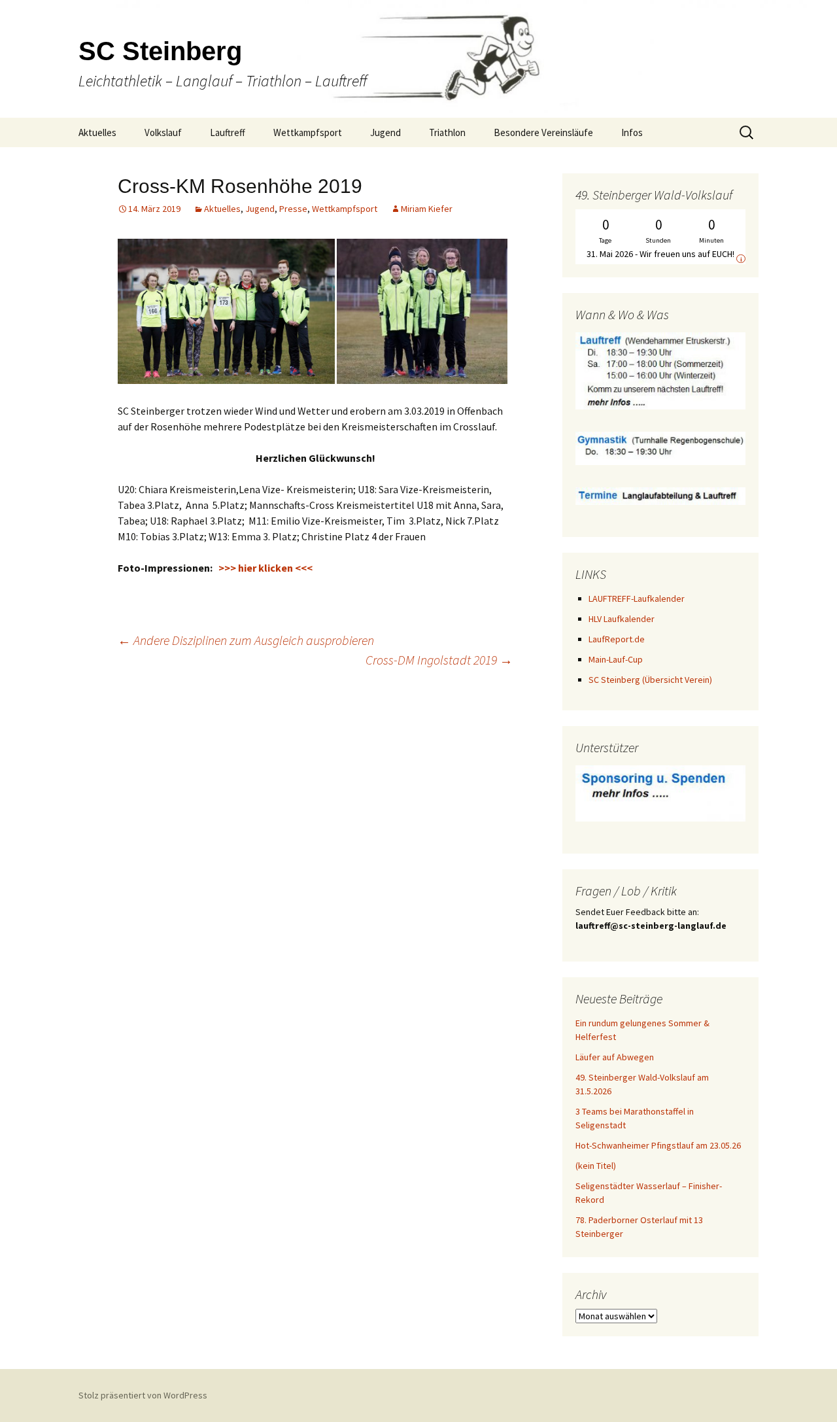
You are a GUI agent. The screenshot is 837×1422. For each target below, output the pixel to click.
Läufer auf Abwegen (614, 1057)
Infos (632, 132)
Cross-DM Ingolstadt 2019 (439, 659)
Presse (293, 209)
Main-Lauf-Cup (616, 659)
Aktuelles (97, 132)
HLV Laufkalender (622, 619)
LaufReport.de (617, 639)
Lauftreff (227, 132)
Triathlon (447, 132)
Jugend (385, 132)
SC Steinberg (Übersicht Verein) (650, 679)
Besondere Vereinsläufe (543, 132)
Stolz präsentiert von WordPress (142, 1395)
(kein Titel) (595, 1165)
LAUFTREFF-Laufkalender (637, 598)
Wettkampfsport (307, 132)
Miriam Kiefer (427, 209)
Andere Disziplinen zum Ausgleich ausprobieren (246, 640)
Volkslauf (163, 132)
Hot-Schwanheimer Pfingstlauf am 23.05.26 (658, 1145)
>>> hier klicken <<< (265, 567)
